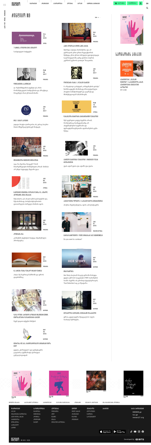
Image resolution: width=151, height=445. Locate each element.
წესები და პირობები (91, 402)
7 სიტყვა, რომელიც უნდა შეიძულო (25, 48)
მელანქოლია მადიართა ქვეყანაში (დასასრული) (80, 313)
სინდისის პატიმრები (93, 3)
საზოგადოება (57, 3)
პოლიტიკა (36, 417)
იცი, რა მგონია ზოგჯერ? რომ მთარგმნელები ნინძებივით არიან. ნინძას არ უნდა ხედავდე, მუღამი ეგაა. (31, 166)
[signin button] (141, 3)
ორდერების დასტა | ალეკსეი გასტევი (76, 83)
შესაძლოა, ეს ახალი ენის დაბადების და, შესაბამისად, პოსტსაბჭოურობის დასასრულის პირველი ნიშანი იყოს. (31, 201)
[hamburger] (6, 3)
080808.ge (137, 412)
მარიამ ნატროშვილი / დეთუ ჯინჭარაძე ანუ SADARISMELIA (83, 235)
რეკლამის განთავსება (63, 402)
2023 (30, 397)
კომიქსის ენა (18, 234)
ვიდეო (74, 408)
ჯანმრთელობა (15, 419)
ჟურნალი (90, 408)
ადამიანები (45, 3)
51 (89, 391)
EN (147, 3)
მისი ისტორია (68, 271)
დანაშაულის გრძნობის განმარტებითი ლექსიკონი (81, 117)
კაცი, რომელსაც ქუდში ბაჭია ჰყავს (76, 46)
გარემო (36, 422)
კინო (53, 414)
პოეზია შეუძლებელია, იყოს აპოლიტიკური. (81, 205)
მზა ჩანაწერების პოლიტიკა (111, 402)
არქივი (106, 408)
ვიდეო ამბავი (76, 411)
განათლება (37, 411)
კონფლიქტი (37, 419)
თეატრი (53, 417)
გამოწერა (132, 3)
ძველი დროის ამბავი (17, 417)
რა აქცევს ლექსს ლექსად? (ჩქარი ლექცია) (28, 271)
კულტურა (70, 3)
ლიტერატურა (55, 411)
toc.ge (135, 415)
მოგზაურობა (15, 422)
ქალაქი (80, 3)
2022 (142, 396)
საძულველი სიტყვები (22, 52)
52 (52, 397)
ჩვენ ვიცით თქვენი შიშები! (25, 321)
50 (127, 397)
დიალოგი (74, 417)
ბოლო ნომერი (91, 411)
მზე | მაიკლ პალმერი (21, 121)
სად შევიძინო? (91, 417)
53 (15, 397)
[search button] (147, 8)
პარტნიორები (47, 402)
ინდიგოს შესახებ (14, 402)
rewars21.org (138, 417)
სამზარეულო (15, 425)
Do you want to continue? (73, 239)
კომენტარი (75, 419)
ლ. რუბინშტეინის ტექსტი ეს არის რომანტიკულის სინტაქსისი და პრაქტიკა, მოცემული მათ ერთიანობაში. (31, 90)
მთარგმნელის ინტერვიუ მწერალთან (26, 160)
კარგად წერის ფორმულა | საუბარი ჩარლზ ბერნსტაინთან (83, 201)
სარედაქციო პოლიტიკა (31, 402)
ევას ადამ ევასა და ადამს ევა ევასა (78, 166)
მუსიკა (53, 419)
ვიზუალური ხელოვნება (58, 422)
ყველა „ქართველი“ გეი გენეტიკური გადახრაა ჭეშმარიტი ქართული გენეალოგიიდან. (28, 352)
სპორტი (13, 428)
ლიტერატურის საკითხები (22, 84)
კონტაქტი (77, 402)
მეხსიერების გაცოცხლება (19, 414)
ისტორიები (33, 3)
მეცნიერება (37, 414)
